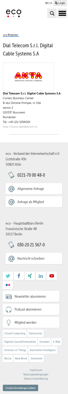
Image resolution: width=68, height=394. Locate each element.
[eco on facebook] (19, 277)
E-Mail (56, 341)
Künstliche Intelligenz (43, 350)
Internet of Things (15, 350)
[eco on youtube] (51, 277)
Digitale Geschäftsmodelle (20, 341)
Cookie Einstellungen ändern (20, 387)
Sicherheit (36, 358)
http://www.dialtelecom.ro (20, 126)
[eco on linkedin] (41, 277)
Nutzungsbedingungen (35, 374)
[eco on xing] (30, 277)
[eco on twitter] (8, 277)
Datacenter (35, 333)
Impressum (36, 370)
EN (51, 3)
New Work (21, 358)
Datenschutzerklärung (36, 378)
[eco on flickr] (8, 286)
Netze (8, 358)
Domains (44, 341)
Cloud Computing (14, 333)
